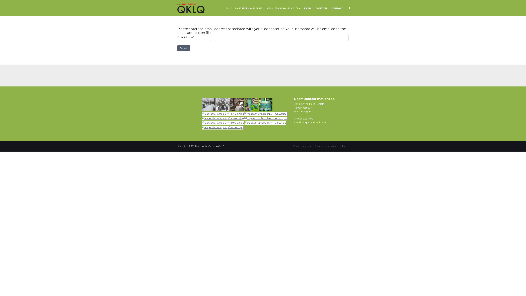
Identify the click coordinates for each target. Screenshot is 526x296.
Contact (337, 8)
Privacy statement (302, 146)
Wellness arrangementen (283, 8)
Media (307, 8)
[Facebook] (349, 8)
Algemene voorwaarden (327, 146)
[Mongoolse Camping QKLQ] (191, 8)
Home (227, 8)
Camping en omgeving (249, 8)
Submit (184, 48)
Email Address (185, 37)
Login (345, 146)
